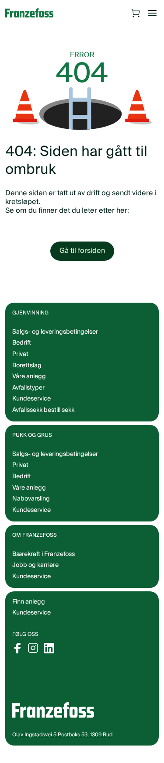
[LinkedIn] (49, 648)
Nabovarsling (31, 499)
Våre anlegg (29, 376)
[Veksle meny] (152, 13)
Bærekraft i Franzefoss (43, 554)
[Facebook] (17, 648)
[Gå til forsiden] (33, 12)
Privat (20, 354)
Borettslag (27, 365)
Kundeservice (31, 613)
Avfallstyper (28, 388)
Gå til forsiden (82, 251)
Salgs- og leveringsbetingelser (55, 332)
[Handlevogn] (135, 13)
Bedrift (21, 343)
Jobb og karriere (35, 565)
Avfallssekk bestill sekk (43, 410)
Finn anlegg (28, 602)
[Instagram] (33, 648)
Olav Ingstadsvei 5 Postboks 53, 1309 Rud (62, 735)
